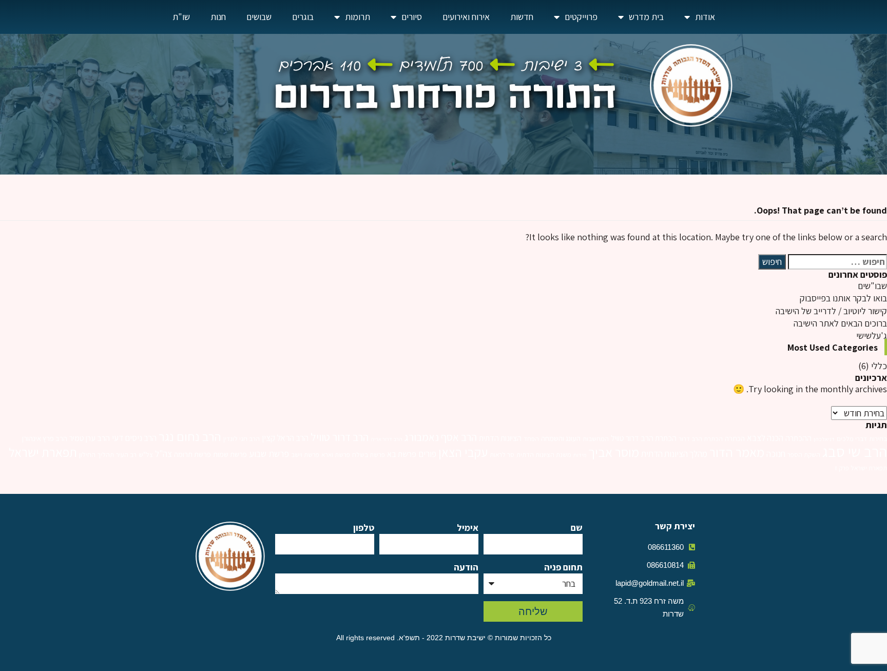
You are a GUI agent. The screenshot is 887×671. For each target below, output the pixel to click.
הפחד (531, 438)
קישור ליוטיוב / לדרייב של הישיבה (831, 311)
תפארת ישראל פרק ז (861, 468)
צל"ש (146, 454)
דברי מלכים (852, 438)
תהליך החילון (96, 454)
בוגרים (303, 17)
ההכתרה (798, 438)
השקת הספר (803, 454)
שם (577, 527)
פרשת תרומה (192, 454)
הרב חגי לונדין (241, 438)
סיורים (411, 17)
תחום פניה (563, 567)
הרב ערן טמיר (89, 438)
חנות (218, 17)
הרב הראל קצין (285, 438)
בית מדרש (646, 17)
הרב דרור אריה (386, 439)
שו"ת (181, 17)
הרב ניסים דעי (134, 438)
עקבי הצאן (463, 452)
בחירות (878, 438)
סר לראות (502, 454)
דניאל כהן (824, 439)
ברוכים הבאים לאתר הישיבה (840, 323)
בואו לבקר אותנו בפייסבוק (843, 298)
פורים (427, 453)
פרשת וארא (335, 454)
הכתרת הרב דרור (701, 438)
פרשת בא (401, 454)
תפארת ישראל (43, 452)
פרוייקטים (581, 17)
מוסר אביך (613, 452)
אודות (705, 17)
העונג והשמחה (561, 438)
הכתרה (735, 438)
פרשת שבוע (269, 453)
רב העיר (126, 454)
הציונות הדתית (500, 438)
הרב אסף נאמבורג (440, 437)
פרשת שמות (230, 454)
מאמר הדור (736, 452)
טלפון (363, 527)
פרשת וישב (305, 454)
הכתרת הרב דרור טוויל (644, 438)
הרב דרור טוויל (340, 437)
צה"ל (163, 453)
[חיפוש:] (837, 262)
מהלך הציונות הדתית (674, 453)
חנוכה (775, 453)
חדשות (521, 17)
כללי (879, 366)
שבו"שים (872, 286)
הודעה (466, 567)
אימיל (467, 527)
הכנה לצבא (765, 438)
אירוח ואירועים (466, 17)
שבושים (259, 17)
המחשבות (596, 438)
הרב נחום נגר (190, 436)
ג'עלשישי (871, 335)
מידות (579, 454)
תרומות (357, 17)
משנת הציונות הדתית (543, 454)
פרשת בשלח (368, 454)
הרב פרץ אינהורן (44, 438)
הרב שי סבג (854, 451)
